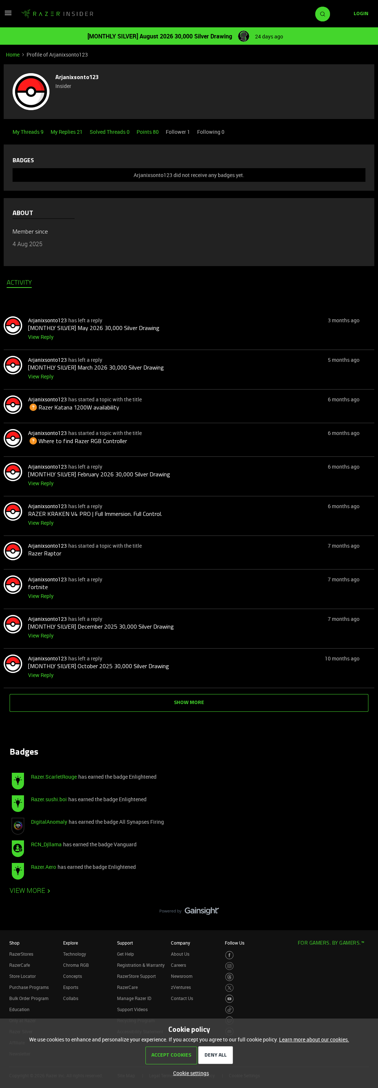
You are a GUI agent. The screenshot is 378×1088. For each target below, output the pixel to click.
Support (125, 943)
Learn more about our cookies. (314, 1039)
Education (19, 1009)
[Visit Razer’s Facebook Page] (229, 955)
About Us (180, 954)
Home (13, 54)
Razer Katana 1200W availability (73, 408)
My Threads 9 (29, 131)
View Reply (41, 336)
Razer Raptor (44, 554)
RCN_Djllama (46, 844)
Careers (178, 965)
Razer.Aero (43, 866)
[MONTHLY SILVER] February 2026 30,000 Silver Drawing (99, 475)
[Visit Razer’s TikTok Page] (229, 1009)
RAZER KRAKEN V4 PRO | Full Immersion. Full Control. (95, 514)
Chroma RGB (76, 965)
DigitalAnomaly (49, 821)
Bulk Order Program (28, 998)
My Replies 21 (67, 131)
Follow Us (234, 943)
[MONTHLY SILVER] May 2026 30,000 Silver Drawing (93, 329)
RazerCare (127, 987)
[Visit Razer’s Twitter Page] (229, 988)
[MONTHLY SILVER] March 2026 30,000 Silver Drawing (96, 368)
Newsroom (181, 976)
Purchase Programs (29, 987)
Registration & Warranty (141, 965)
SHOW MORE (189, 702)
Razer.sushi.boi (49, 799)
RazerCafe (19, 965)
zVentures (181, 987)
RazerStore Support (136, 976)
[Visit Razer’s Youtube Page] (229, 998)
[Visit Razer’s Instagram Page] (229, 966)
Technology (74, 954)
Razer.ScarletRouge (54, 776)
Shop (14, 943)
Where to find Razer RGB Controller (77, 442)
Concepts (72, 976)
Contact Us (182, 998)
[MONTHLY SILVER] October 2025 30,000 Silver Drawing (98, 667)
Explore (70, 943)
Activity (19, 283)
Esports (70, 987)
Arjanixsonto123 (77, 78)
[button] (8, 15)
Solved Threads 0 (110, 131)
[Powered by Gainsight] (189, 912)
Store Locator (22, 976)
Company (180, 943)
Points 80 (148, 131)
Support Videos (132, 1009)
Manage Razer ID (134, 998)
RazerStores (21, 954)
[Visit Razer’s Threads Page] (229, 977)
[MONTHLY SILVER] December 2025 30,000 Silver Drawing (101, 627)
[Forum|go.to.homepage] (57, 14)
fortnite (38, 588)
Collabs (70, 998)
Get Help (125, 954)
